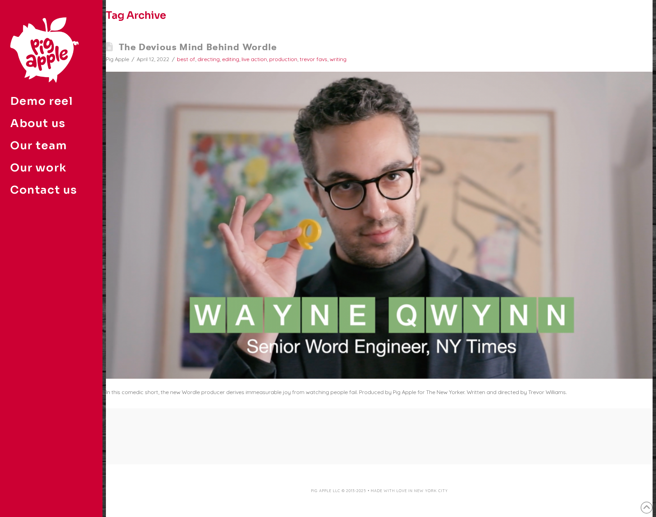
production (283, 59)
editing (230, 59)
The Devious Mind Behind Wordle (198, 47)
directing (208, 59)
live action (254, 59)
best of (186, 59)
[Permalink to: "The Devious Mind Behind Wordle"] (379, 225)
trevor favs (313, 59)
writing (338, 59)
